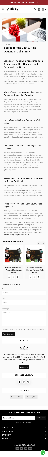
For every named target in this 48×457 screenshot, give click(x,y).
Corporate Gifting (16, 397)
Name (4, 289)
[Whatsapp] (43, 452)
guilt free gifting (31, 397)
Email (3, 299)
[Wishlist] (13, 277)
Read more (24, 367)
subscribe (41, 418)
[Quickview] (17, 277)
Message (5, 309)
